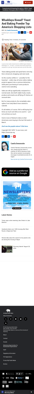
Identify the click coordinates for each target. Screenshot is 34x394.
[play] (2, 392)
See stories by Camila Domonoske (21, 159)
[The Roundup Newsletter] (17, 195)
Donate (28, 2)
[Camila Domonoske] (5, 146)
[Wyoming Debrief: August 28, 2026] (7, 249)
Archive (5, 364)
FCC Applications (7, 357)
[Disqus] (17, 283)
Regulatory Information (9, 353)
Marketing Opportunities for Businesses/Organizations (10, 346)
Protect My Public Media (9, 360)
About (5, 334)
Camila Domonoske (12, 30)
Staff (4, 349)
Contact (5, 338)
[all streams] (32, 392)
